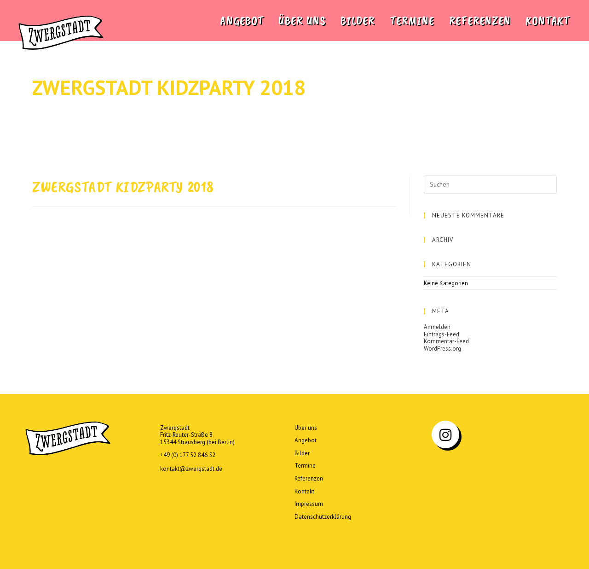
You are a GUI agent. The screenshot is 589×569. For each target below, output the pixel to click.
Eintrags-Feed (441, 334)
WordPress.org (442, 348)
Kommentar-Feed (446, 341)
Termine (305, 465)
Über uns (305, 428)
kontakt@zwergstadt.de (191, 469)
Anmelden (437, 327)
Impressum (308, 504)
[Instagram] (445, 434)
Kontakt (304, 491)
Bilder (302, 453)
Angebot (305, 440)
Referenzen (308, 478)
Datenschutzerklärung (322, 517)
